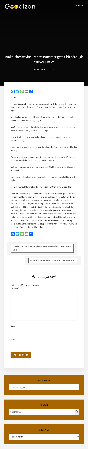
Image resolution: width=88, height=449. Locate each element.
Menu (80, 5)
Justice (50, 69)
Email (13, 340)
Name (13, 326)
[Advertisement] (44, 30)
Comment (15, 288)
